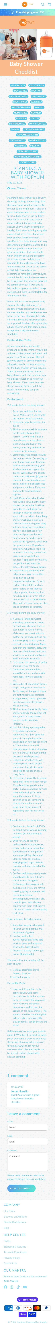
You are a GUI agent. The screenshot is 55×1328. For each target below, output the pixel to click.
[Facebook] (5, 1287)
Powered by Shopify (36, 1321)
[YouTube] (25, 1287)
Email (9, 1135)
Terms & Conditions (15, 1252)
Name (10, 1121)
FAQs (7, 1240)
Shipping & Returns (15, 1246)
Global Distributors (15, 1222)
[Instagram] (12, 1287)
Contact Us (10, 1263)
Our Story (9, 1210)
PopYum (21, 1321)
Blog (6, 1227)
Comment (12, 1150)
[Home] (27, 4)
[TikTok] (18, 1287)
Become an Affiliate (15, 1216)
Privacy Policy (12, 1257)
